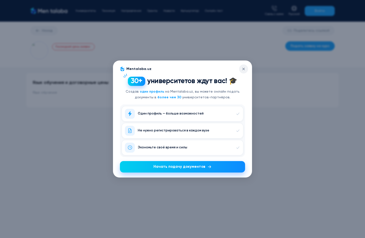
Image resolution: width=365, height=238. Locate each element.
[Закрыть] (243, 68)
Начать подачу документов (179, 167)
